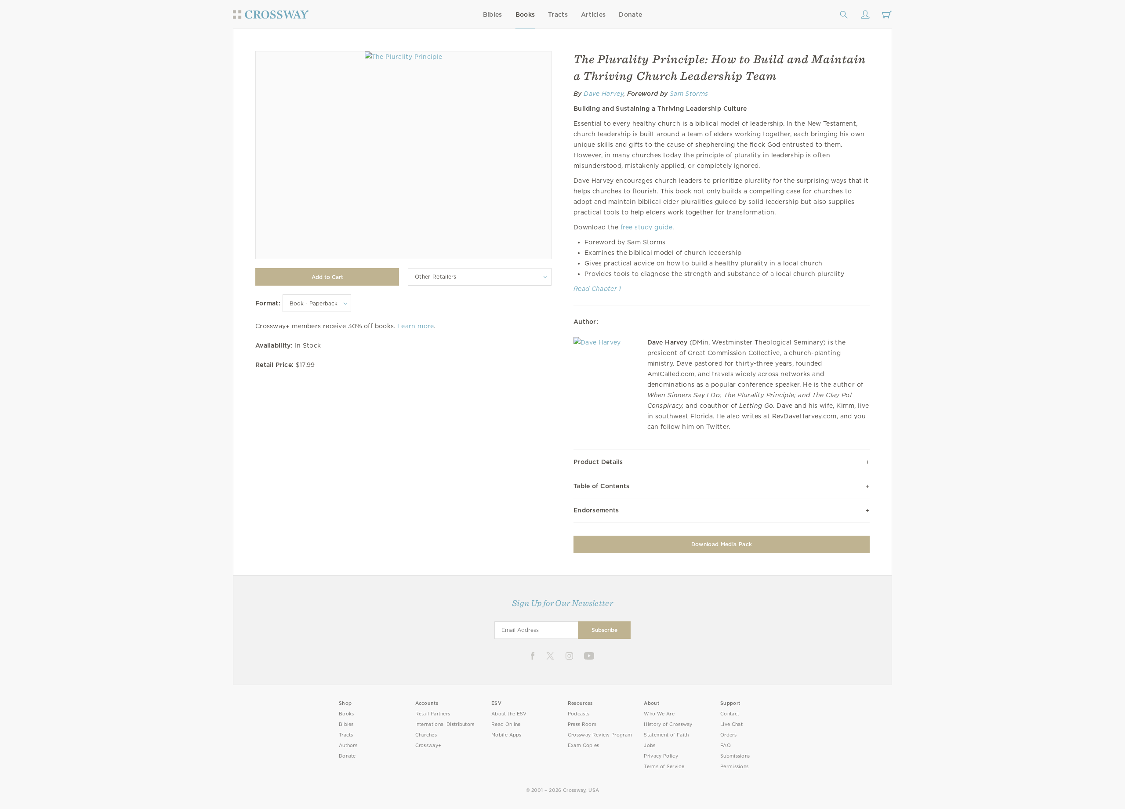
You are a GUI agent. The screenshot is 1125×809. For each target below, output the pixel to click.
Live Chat (731, 724)
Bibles (492, 14)
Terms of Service (664, 766)
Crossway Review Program (600, 735)
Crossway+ (428, 745)
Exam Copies (583, 745)
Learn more (415, 326)
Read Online (506, 724)
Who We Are (659, 714)
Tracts (558, 14)
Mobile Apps (506, 735)
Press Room (582, 724)
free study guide (646, 227)
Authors (348, 745)
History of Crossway (668, 724)
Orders (728, 735)
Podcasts (578, 714)
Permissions (734, 766)
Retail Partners (432, 714)
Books (525, 14)
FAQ (725, 745)
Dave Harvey (604, 93)
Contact (729, 714)
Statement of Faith (666, 735)
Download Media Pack (721, 544)
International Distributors (445, 724)
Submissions (735, 756)
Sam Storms (689, 93)
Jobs (649, 745)
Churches (426, 735)
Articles (593, 14)
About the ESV (509, 714)
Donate (630, 14)
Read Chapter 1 (597, 288)
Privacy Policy (661, 756)
